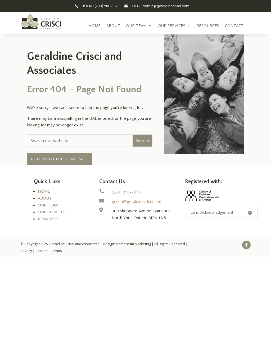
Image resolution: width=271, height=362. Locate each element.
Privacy (26, 250)
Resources (207, 26)
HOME (44, 191)
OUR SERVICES (51, 211)
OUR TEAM (48, 205)
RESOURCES (49, 218)
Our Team (136, 26)
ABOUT (45, 198)
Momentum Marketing (133, 243)
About (113, 26)
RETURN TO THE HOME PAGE (59, 158)
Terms (57, 250)
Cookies (41, 250)
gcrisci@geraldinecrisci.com (136, 201)
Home (94, 26)
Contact (234, 26)
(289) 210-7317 (126, 192)
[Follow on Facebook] (246, 245)
